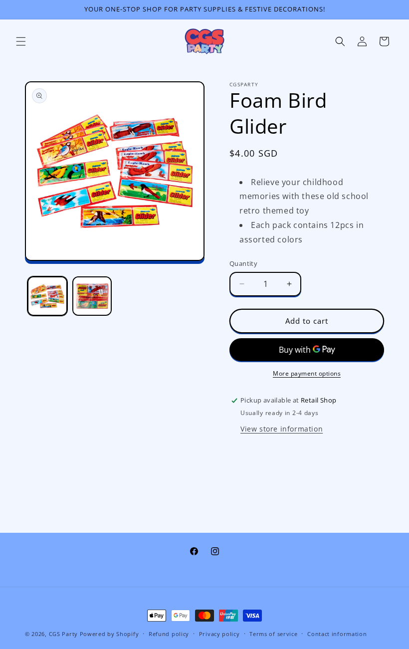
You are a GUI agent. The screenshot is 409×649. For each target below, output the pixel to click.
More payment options (307, 373)
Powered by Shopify (109, 634)
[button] (21, 41)
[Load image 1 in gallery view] (47, 296)
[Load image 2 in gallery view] (92, 296)
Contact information (337, 634)
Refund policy (169, 634)
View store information (281, 428)
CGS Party (63, 634)
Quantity (243, 263)
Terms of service (273, 634)
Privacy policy (219, 634)
